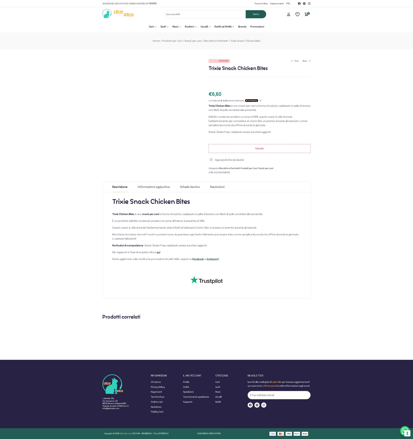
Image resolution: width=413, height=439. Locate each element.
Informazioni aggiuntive (154, 187)
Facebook (198, 259)
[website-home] (123, 14)
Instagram (212, 259)
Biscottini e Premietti (216, 41)
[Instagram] (309, 3)
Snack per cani (193, 41)
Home (156, 41)
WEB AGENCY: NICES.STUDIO (209, 433)
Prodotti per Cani (172, 41)
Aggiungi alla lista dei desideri (229, 159)
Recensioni (217, 187)
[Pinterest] (304, 3)
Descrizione (119, 187)
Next (305, 61)
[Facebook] (299, 3)
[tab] (119, 187)
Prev (295, 61)
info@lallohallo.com (110, 408)
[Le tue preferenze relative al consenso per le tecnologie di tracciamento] (407, 433)
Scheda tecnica (190, 187)
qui (158, 252)
